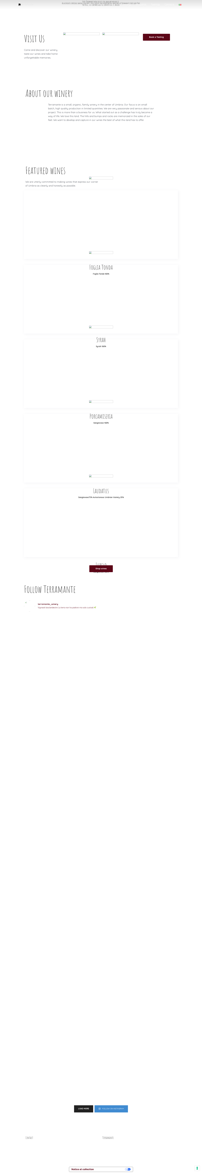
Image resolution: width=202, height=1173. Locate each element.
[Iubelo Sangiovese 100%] (101, 522)
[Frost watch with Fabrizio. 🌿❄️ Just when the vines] (159, 795)
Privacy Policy (110, 1152)
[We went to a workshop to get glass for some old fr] (43, 941)
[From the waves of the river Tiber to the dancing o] (120, 776)
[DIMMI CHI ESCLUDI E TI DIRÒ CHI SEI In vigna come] (159, 978)
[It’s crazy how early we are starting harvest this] (43, 647)
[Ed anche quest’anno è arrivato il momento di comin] (81, 778)
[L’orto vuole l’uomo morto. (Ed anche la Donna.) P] (120, 642)
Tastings (155, 4)
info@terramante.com (37, 1142)
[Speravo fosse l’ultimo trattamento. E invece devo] (81, 622)
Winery (127, 4)
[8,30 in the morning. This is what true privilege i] (81, 899)
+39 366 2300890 (34, 1151)
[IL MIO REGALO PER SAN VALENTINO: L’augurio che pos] (120, 987)
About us (113, 4)
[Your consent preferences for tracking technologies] (197, 1168)
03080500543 (160, 1147)
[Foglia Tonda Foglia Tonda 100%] (101, 224)
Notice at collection (82, 1169)
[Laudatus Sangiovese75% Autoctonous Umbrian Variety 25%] (101, 448)
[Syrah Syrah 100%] (101, 299)
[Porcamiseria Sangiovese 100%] (101, 373)
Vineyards (140, 4)
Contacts (169, 4)
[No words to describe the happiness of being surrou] (159, 667)
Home (89, 4)
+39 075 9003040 (34, 1159)
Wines (101, 4)
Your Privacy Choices (111, 1169)
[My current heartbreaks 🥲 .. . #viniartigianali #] (43, 743)
